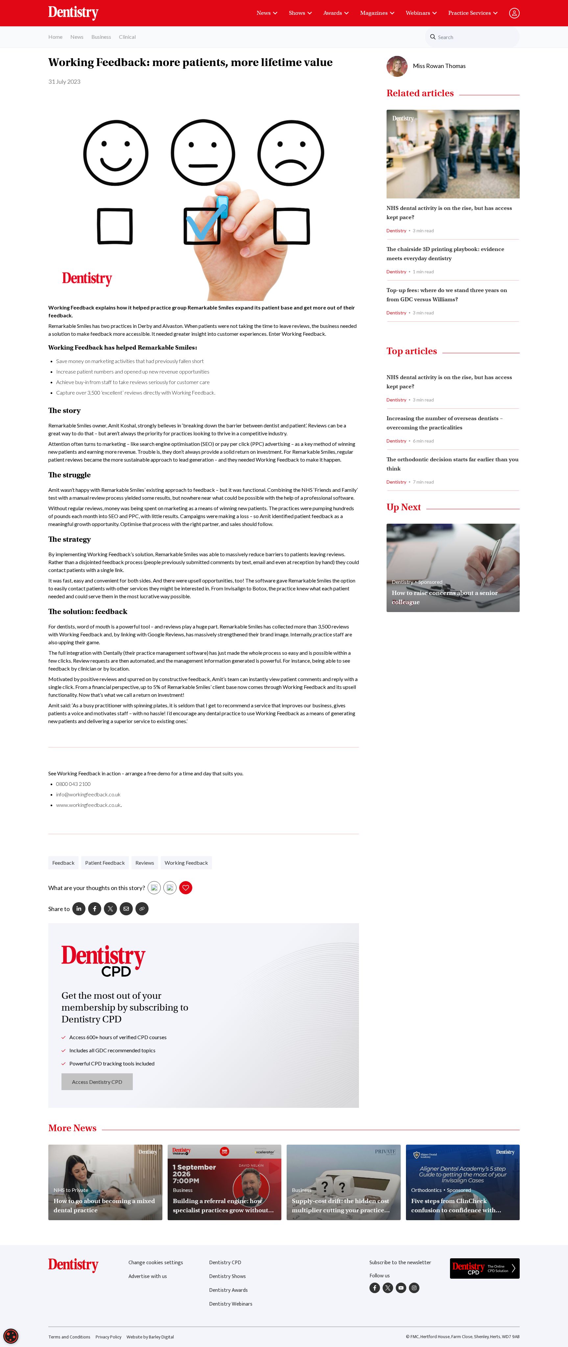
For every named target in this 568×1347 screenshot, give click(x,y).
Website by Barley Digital (150, 1337)
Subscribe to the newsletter (400, 1262)
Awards (332, 13)
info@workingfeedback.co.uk (88, 794)
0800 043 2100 (73, 784)
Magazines (374, 13)
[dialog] (10, 1336)
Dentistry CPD (225, 1262)
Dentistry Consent (81, 10)
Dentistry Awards (228, 1290)
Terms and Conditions (69, 1337)
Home (55, 37)
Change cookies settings (156, 1262)
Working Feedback (186, 862)
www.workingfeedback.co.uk (88, 805)
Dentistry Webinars (230, 1304)
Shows (297, 13)
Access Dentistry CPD (97, 1082)
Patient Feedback (105, 862)
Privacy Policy (108, 1337)
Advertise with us (148, 1276)
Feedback (63, 862)
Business (101, 37)
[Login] (514, 13)
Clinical (127, 37)
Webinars (418, 13)
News (264, 13)
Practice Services (469, 13)
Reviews (144, 862)
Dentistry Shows (227, 1276)
